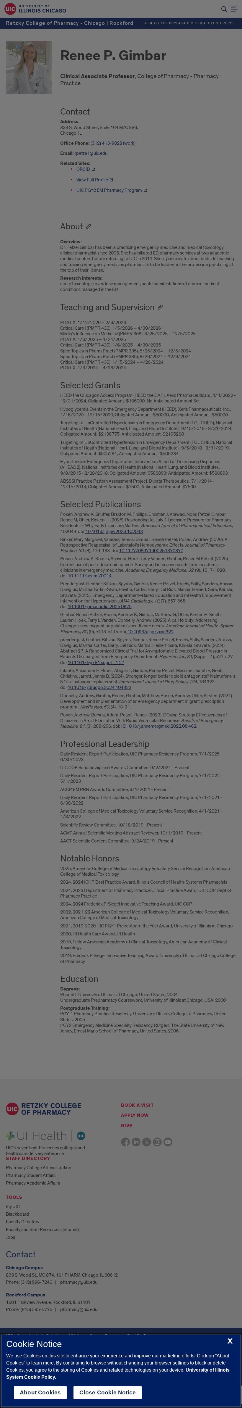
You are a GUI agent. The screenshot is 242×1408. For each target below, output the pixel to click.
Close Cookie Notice (107, 1392)
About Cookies (40, 1392)
